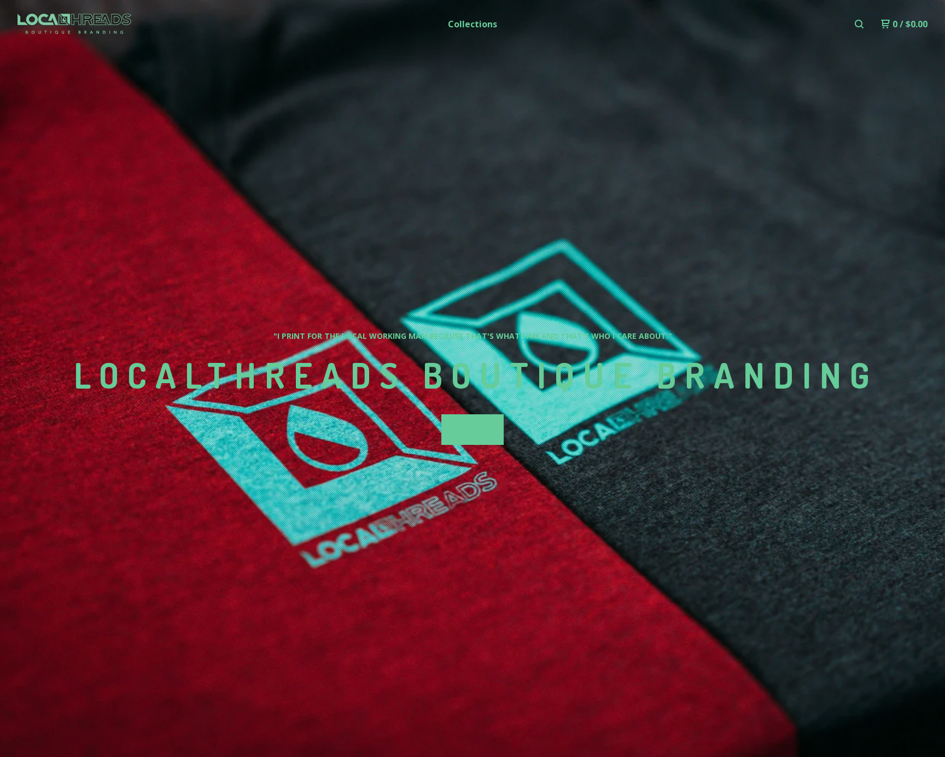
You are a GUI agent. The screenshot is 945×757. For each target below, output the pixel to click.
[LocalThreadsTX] (74, 24)
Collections (472, 24)
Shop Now (472, 430)
